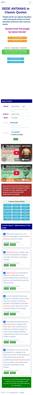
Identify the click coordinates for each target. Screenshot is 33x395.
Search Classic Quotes (15, 58)
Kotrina (25, 205)
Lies (25, 208)
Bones (16, 216)
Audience (16, 210)
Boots (25, 219)
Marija (16, 205)
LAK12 (3, 2)
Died (7, 213)
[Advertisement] (16, 82)
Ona (25, 210)
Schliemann (16, 219)
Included (15, 123)
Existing (7, 208)
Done (7, 219)
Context (6, 244)
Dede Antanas (7, 210)
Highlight (13, 244)
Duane (25, 216)
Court (25, 213)
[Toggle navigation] (30, 2)
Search (15, 139)
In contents (16, 132)
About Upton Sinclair (17, 41)
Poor (16, 208)
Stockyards (7, 216)
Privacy (22, 392)
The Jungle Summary (17, 37)
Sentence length (17, 134)
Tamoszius (16, 213)
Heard (7, 205)
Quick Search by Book (15, 62)
